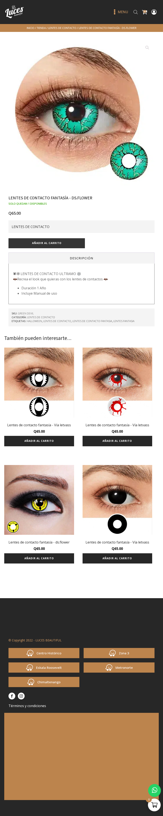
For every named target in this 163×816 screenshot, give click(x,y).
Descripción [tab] (81, 258)
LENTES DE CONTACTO (62, 28)
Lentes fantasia (123, 321)
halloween (34, 321)
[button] (147, 47)
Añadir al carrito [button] (39, 441)
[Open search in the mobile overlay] (135, 12)
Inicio (30, 28)
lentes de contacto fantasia (92, 321)
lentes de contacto (57, 321)
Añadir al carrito (47, 243)
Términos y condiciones (27, 705)
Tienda (41, 28)
